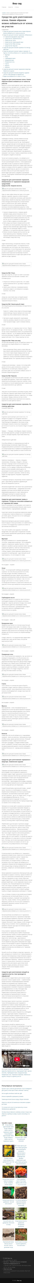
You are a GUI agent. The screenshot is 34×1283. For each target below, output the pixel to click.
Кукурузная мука (9, 60)
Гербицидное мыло (10, 58)
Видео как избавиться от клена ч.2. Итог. (14, 76)
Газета (7, 64)
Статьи (17, 7)
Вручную (7, 55)
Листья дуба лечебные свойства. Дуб (12, 1093)
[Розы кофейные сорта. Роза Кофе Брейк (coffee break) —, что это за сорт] (21, 1177)
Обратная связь (7, 1269)
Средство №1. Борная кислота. (13, 38)
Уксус (6, 56)
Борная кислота (11, 1071)
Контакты (6, 1262)
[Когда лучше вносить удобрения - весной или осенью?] (8, 1198)
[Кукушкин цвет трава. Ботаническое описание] (21, 1135)
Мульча (7, 65)
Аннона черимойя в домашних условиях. (12, 1096)
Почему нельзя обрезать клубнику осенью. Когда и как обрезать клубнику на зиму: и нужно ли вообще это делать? (17, 1113)
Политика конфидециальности (11, 1263)
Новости (10, 7)
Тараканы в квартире (17, 1074)
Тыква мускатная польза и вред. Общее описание (15, 1099)
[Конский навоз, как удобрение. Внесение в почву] (8, 1219)
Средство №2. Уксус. (10, 40)
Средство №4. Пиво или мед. (12, 44)
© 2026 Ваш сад (7, 1258)
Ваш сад (17, 3)
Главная (4, 7)
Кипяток (7, 67)
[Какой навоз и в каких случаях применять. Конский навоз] (21, 1240)
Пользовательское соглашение (18, 1262)
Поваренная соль (9, 62)
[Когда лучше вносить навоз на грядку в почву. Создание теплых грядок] (8, 1177)
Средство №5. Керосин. (11, 46)
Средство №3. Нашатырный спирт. (14, 42)
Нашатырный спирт (22, 1071)
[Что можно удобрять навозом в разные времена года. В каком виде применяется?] (21, 1198)
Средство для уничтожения (15, 1069)
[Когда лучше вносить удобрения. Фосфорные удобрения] (21, 1219)
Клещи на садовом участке (13, 1076)
